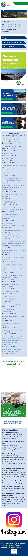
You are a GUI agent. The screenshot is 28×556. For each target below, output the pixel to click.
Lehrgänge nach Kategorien (13, 42)
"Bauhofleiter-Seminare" (11, 140)
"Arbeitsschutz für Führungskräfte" (14, 230)
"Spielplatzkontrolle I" (10, 153)
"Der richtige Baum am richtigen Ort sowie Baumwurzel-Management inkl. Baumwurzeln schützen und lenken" (13, 243)
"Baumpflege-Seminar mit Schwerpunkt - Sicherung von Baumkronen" (11, 216)
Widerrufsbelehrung (16, 547)
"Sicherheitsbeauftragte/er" (12, 305)
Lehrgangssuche (9, 46)
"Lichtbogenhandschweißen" (12, 147)
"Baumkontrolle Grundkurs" (12, 291)
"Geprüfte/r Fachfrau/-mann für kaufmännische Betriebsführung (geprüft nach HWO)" (12, 277)
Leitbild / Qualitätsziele (17, 543)
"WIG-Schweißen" (9, 158)
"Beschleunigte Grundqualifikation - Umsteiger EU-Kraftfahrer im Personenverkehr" (13, 187)
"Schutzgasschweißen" (10, 201)
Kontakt (5, 543)
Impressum (11, 545)
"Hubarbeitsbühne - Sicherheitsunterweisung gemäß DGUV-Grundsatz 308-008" (13, 298)
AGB (17, 545)
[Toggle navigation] (3, 11)
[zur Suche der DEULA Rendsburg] (26, 7)
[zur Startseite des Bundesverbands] (6, 5)
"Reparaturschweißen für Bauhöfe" (14, 264)
